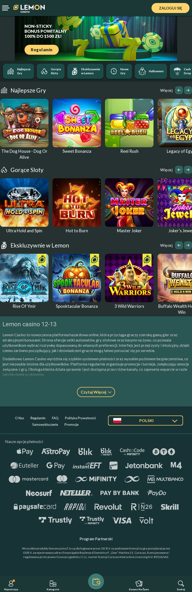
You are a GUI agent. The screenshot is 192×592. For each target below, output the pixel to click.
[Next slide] (188, 90)
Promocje (71, 424)
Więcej (166, 90)
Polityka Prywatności (80, 418)
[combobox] (145, 422)
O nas (19, 418)
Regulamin (38, 418)
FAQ (55, 418)
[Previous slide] (179, 90)
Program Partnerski (96, 538)
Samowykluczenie (45, 424)
